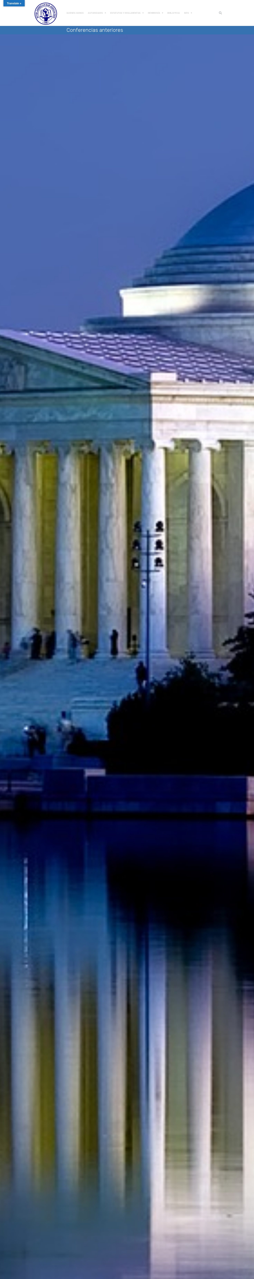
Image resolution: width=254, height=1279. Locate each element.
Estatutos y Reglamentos (125, 13)
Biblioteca (173, 13)
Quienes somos (75, 13)
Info (186, 13)
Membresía (154, 13)
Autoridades (95, 13)
